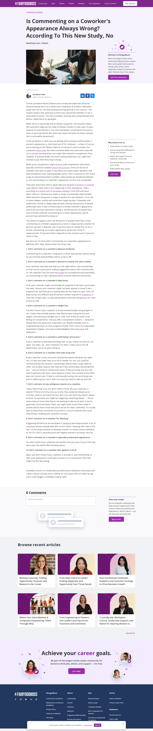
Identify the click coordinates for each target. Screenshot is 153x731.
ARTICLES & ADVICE (35, 12)
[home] (25, 3)
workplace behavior (61, 191)
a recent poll (43, 191)
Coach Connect (110, 3)
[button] (82, 96)
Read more (87, 725)
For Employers (94, 3)
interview (75, 442)
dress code (41, 150)
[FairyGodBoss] (25, 694)
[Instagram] (21, 699)
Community (42, 3)
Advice (61, 3)
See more (130, 633)
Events (71, 3)
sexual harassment (60, 167)
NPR (78, 191)
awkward (67, 423)
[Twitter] (26, 699)
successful (30, 426)
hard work (79, 329)
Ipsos (86, 191)
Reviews (81, 3)
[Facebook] (15, 699)
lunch (84, 442)
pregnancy (86, 294)
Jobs (53, 3)
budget (61, 272)
